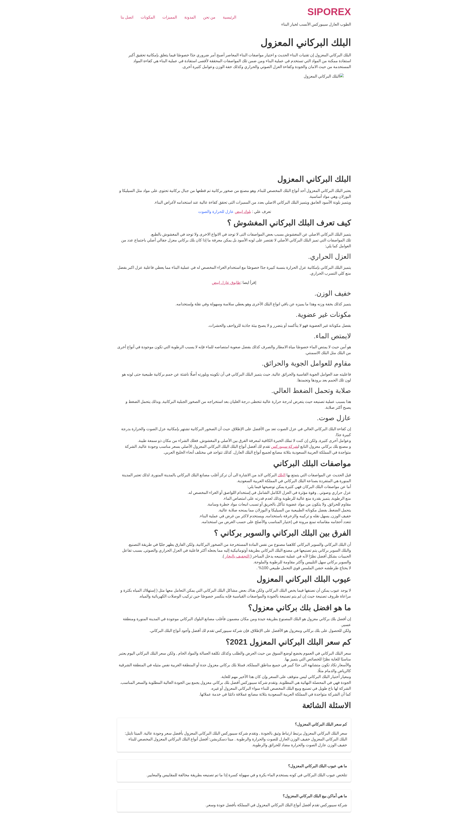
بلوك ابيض (243, 211)
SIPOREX (329, 11)
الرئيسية (229, 17)
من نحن (209, 17)
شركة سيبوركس (284, 446)
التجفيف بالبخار (237, 556)
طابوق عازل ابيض (226, 282)
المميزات (169, 17)
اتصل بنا (127, 17)
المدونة (190, 17)
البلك (281, 475)
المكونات (148, 17)
